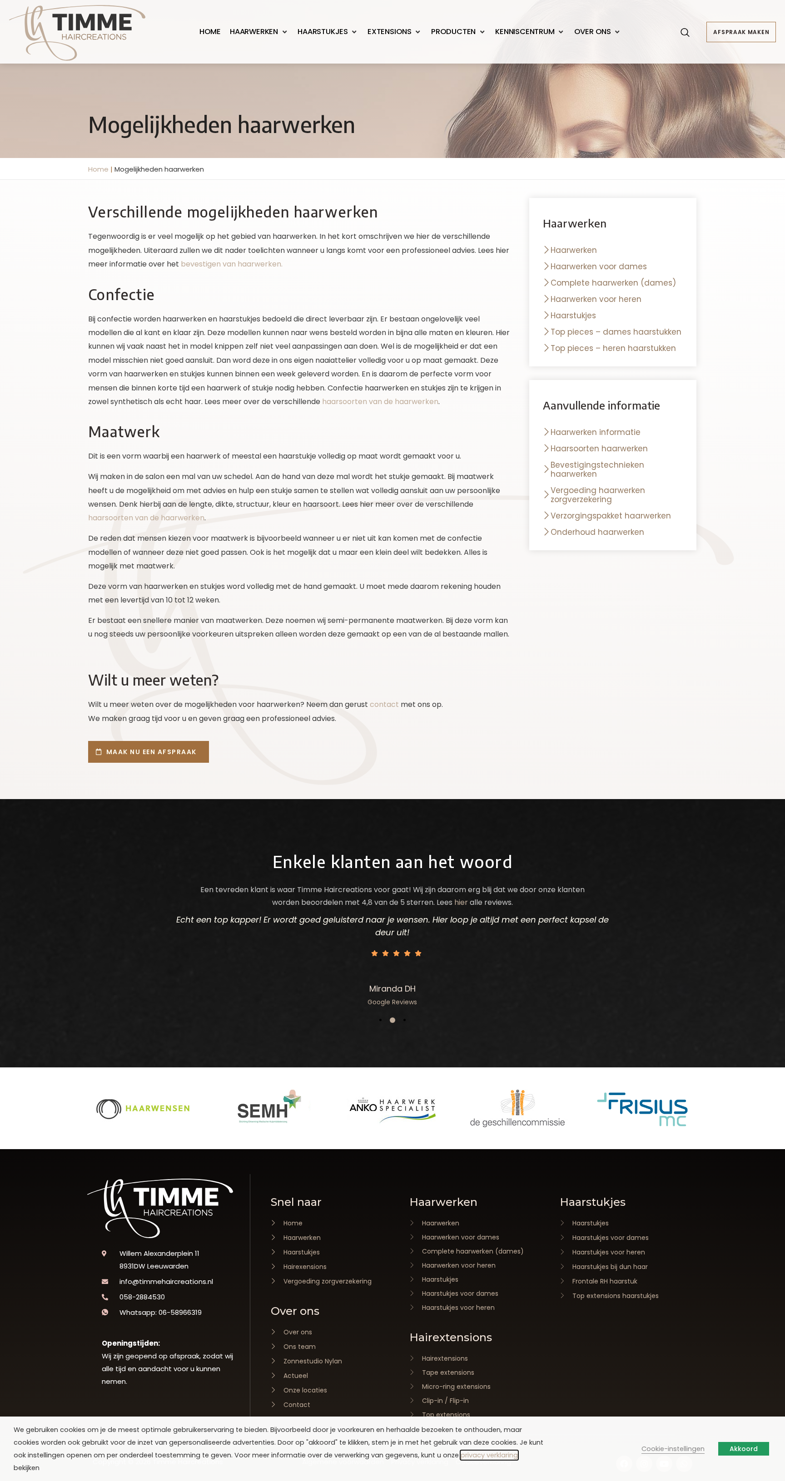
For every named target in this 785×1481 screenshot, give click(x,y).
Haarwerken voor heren (596, 299)
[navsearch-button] (685, 33)
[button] (259, 31)
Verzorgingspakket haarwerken (611, 515)
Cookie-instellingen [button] (673, 1448)
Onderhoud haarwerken (597, 532)
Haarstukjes (573, 315)
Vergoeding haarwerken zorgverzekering (598, 495)
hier (461, 902)
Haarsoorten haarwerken (599, 448)
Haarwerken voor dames (599, 266)
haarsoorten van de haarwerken (380, 401)
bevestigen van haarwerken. (232, 264)
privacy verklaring (489, 1455)
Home (98, 169)
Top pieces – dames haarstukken (616, 331)
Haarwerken (574, 250)
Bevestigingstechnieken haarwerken (597, 469)
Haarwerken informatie (596, 432)
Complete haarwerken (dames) (613, 282)
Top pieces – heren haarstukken (613, 348)
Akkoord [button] (744, 1448)
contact (384, 704)
